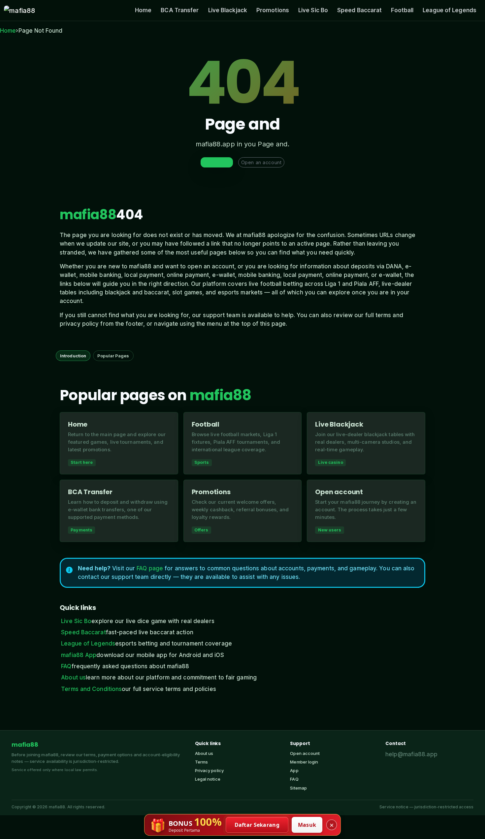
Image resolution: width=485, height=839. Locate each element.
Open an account (261, 162)
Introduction (73, 355)
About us (73, 677)
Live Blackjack (227, 10)
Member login (304, 761)
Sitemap (298, 788)
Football (402, 10)
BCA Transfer (180, 10)
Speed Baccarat (359, 10)
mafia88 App (78, 655)
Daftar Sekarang (257, 824)
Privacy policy (209, 770)
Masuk (307, 824)
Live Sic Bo (313, 10)
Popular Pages (113, 355)
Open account (305, 753)
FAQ (66, 666)
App (294, 770)
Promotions (272, 10)
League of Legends (449, 10)
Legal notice (207, 779)
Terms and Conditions (91, 689)
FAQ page (150, 568)
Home (143, 10)
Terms (201, 761)
